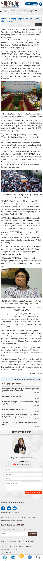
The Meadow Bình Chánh (28, 518)
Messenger (30, 559)
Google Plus (15, 508)
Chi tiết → (37, 392)
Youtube (9, 508)
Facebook (3, 508)
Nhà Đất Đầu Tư (5, 518)
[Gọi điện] (21, 556)
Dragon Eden (19, 520)
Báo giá (5, 559)
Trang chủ (5, 11)
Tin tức (13, 11)
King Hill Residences (16, 518)
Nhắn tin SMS (38, 559)
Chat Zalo (13, 559)
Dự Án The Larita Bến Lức (8, 520)
